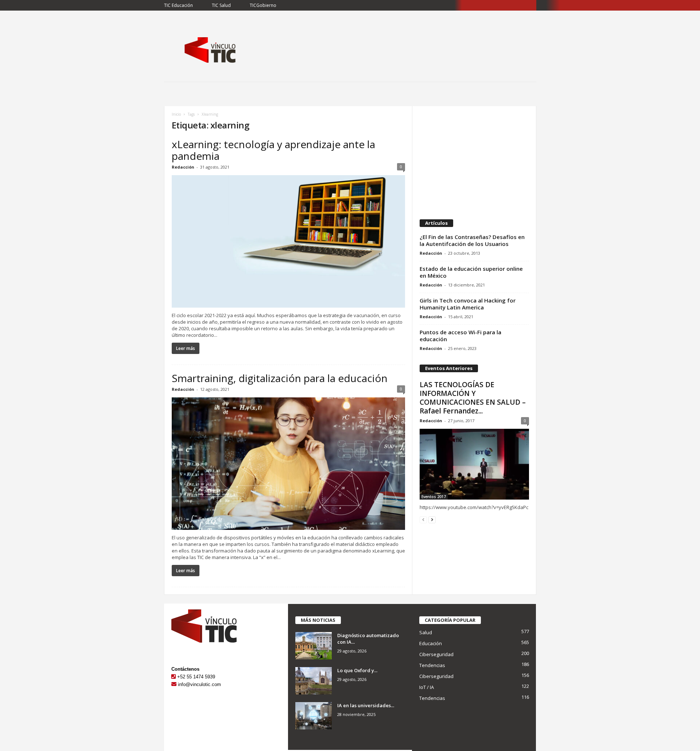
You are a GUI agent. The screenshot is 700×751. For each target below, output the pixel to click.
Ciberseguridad (436, 654)
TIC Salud (221, 5)
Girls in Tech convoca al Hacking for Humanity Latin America (468, 304)
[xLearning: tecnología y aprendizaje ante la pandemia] (288, 241)
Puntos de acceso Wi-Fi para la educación (460, 335)
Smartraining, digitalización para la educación (280, 378)
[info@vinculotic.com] (173, 684)
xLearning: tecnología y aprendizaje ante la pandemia (273, 150)
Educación (430, 643)
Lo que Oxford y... (357, 670)
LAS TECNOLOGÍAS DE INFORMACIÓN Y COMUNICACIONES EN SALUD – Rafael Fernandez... (473, 398)
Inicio (176, 114)
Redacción (183, 167)
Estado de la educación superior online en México (471, 272)
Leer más (185, 348)
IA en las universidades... (365, 705)
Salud (425, 632)
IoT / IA (426, 687)
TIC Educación (178, 5)
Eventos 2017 (433, 496)
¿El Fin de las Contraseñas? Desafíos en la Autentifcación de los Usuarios (472, 240)
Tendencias (432, 665)
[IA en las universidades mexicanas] (313, 715)
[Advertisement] (474, 159)
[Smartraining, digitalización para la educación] (288, 463)
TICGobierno (263, 5)
